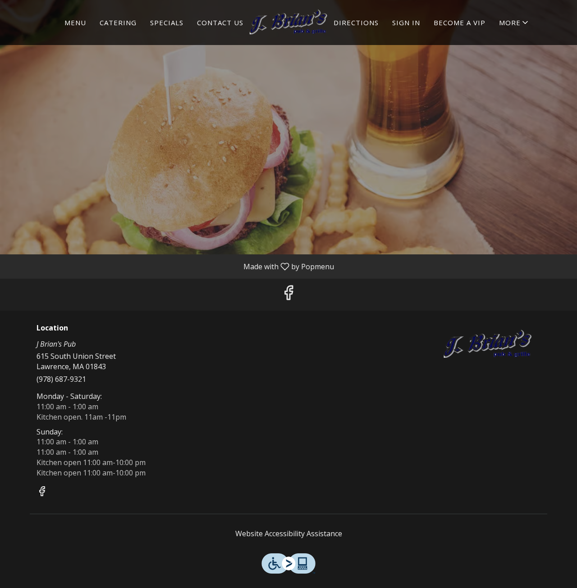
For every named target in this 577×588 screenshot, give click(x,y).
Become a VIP (459, 22)
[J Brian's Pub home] (288, 22)
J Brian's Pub (488, 344)
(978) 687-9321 (61, 379)
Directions (356, 22)
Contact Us (220, 22)
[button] (514, 23)
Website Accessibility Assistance (288, 533)
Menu (75, 22)
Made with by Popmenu (170, 266)
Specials (166, 22)
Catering (118, 22)
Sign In (406, 22)
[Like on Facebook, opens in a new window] (288, 294)
